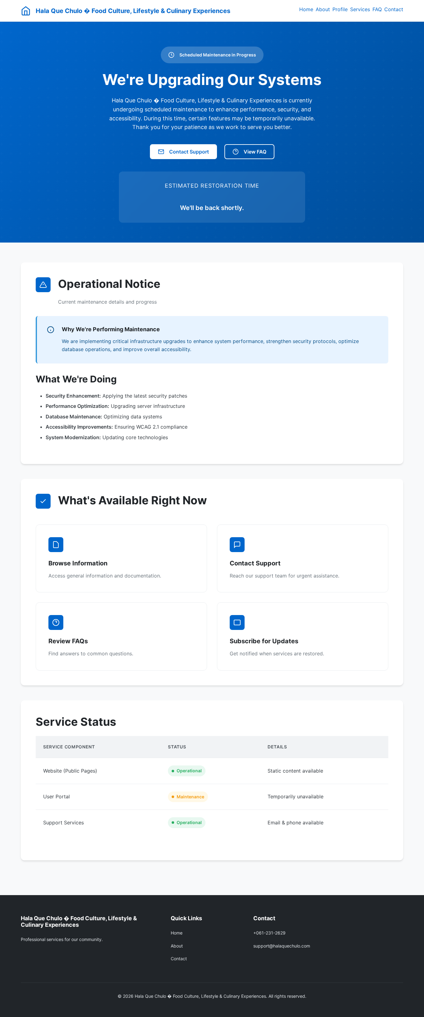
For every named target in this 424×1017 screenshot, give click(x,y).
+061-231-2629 (269, 932)
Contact (393, 9)
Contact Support (189, 152)
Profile (340, 9)
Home (306, 9)
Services (360, 9)
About (323, 9)
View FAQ (255, 152)
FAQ (377, 9)
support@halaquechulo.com (281, 945)
